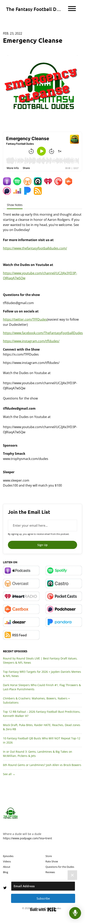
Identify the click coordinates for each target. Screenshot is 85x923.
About (6, 867)
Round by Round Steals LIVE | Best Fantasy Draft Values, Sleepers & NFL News (40, 660)
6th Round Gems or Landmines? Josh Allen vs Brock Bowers (42, 765)
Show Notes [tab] (15, 205)
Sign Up (42, 545)
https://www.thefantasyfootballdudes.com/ (35, 248)
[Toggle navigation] (72, 9)
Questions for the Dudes (59, 867)
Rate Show (51, 861)
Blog (5, 872)
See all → (9, 774)
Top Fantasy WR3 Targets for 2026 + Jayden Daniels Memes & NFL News (42, 674)
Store (48, 856)
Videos (7, 861)
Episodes (8, 856)
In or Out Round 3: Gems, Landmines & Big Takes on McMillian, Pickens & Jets (37, 754)
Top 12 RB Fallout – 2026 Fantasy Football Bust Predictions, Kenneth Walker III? (41, 714)
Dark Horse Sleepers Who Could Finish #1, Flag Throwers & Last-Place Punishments (42, 687)
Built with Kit (43, 909)
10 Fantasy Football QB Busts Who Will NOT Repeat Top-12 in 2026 (41, 740)
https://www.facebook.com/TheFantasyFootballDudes (43, 333)
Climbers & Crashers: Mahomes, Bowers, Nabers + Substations (36, 700)
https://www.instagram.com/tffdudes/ (31, 341)
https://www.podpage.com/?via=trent (27, 838)
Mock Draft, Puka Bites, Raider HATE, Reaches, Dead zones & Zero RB (41, 727)
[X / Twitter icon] (5, 887)
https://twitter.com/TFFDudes (25, 319)
